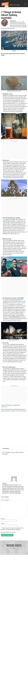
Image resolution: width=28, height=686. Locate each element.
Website (8, 411)
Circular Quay (6, 344)
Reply (20, 485)
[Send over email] (1, 347)
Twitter (17, 411)
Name (3, 518)
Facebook (12, 411)
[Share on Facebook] (1, 338)
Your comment (5, 500)
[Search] (22, 4)
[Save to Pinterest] (1, 344)
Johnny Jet (13, 20)
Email (3, 523)
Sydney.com (4, 406)
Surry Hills (18, 103)
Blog (4, 411)
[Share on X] (1, 341)
